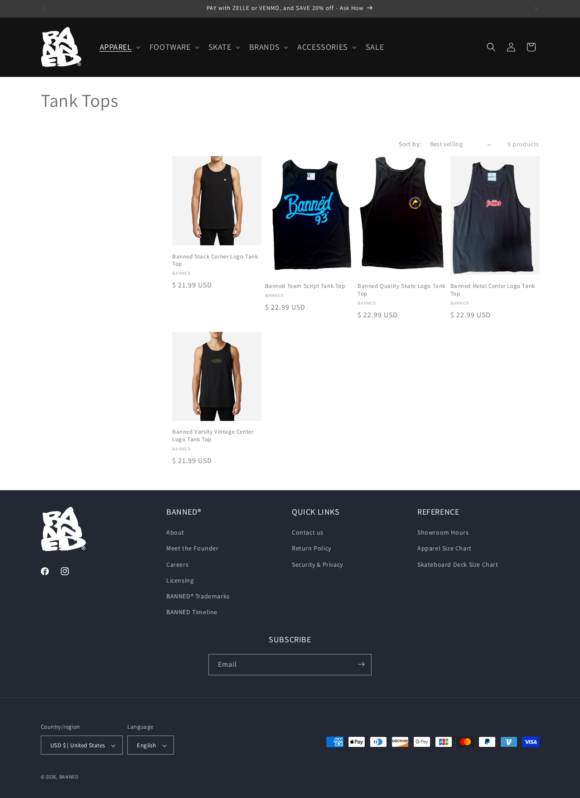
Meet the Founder (192, 549)
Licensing (179, 580)
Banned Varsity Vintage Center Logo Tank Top (212, 435)
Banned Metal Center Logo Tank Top (492, 289)
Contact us (308, 533)
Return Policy (311, 549)
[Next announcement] (536, 8)
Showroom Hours (443, 533)
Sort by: (409, 144)
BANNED (69, 777)
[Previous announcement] (44, 8)
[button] (119, 46)
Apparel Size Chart (444, 549)
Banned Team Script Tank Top (305, 286)
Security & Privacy (317, 564)
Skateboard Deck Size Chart (457, 564)
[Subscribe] (361, 664)
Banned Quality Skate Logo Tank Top (401, 289)
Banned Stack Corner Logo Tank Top (215, 260)
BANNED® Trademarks (198, 596)
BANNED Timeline (192, 612)
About (175, 533)
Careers (177, 564)
